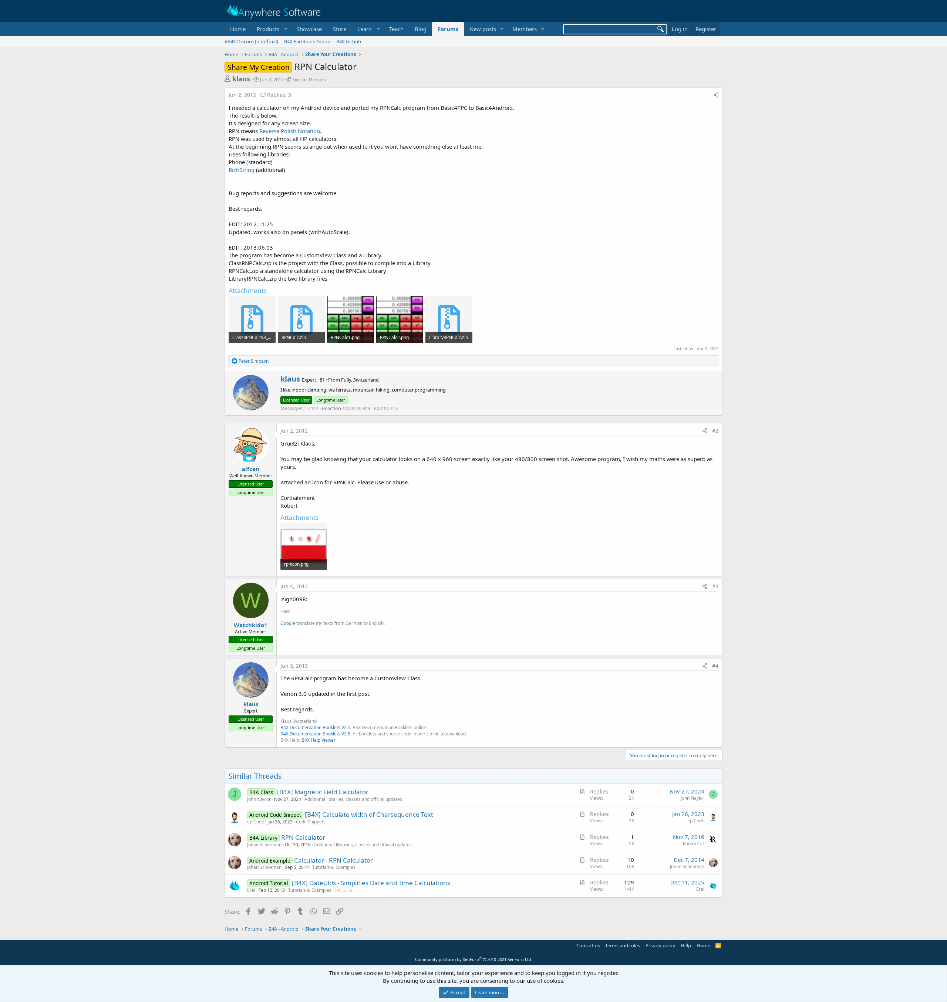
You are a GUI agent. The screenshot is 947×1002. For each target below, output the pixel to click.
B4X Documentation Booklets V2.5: (315, 734)
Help (686, 945)
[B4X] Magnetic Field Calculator (322, 792)
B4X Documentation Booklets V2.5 (315, 727)
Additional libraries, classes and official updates (353, 799)
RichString (242, 169)
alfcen (250, 469)
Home (238, 29)
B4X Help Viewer (318, 740)
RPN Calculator (303, 837)
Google (287, 623)
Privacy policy (660, 945)
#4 (715, 665)
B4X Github (348, 41)
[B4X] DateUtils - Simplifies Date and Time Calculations (371, 883)
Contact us (588, 945)
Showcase (309, 29)
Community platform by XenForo (473, 959)
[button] (271, 29)
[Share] (716, 95)
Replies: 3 (279, 94)
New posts (482, 29)
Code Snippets (311, 822)
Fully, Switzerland (360, 379)
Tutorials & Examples (333, 867)
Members (524, 29)
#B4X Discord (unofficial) (251, 41)
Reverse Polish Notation (289, 131)
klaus (241, 78)
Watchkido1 (250, 625)
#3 (715, 586)
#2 (715, 430)
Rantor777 (693, 843)
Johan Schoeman (264, 845)
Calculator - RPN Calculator (333, 860)
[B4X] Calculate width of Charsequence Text (369, 814)
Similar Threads (309, 79)
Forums (448, 29)
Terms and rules (622, 945)
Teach (396, 29)
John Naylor (259, 799)
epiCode (255, 822)
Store (339, 29)
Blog (421, 29)
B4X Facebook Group (307, 41)
